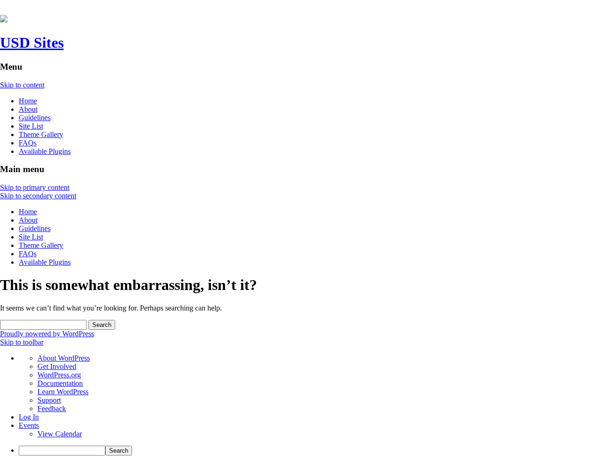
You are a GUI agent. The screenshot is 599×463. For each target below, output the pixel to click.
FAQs (28, 143)
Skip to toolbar (22, 342)
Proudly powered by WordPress (47, 334)
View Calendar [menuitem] (59, 434)
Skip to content (22, 85)
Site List (31, 126)
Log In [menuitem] (29, 417)
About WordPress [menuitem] (63, 358)
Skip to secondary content (38, 196)
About (28, 109)
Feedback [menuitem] (51, 408)
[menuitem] (309, 451)
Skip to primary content (34, 187)
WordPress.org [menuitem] (59, 375)
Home (28, 101)
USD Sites (32, 42)
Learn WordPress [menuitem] (62, 392)
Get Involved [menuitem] (56, 366)
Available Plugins (45, 151)
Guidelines (35, 118)
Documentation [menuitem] (60, 383)
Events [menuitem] (29, 425)
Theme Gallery (41, 134)
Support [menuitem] (49, 400)
